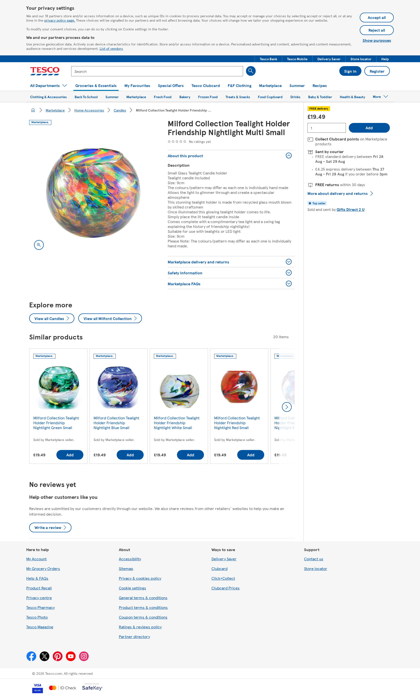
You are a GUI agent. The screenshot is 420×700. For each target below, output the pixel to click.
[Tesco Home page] (45, 71)
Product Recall (39, 588)
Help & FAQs (37, 578)
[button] (268, 58)
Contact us (313, 559)
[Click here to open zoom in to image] (39, 245)
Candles (120, 110)
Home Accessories (89, 110)
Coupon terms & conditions (143, 617)
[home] (33, 110)
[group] (58, 407)
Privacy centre (39, 597)
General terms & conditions (143, 597)
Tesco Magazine (39, 627)
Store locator (315, 568)
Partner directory (134, 636)
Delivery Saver (223, 559)
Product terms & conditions (143, 607)
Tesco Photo (37, 617)
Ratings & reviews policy (140, 627)
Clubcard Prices (225, 588)
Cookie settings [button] (132, 588)
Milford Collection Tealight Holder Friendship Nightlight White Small (177, 422)
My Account (36, 559)
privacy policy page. (59, 20)
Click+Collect (223, 578)
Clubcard (219, 568)
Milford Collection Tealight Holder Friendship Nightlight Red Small (237, 422)
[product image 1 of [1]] (92, 191)
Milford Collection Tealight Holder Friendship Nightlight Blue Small (116, 422)
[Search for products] (251, 71)
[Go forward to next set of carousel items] (287, 407)
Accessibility (130, 559)
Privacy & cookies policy (140, 578)
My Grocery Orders (43, 568)
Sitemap (126, 568)
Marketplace (55, 110)
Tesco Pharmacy (40, 607)
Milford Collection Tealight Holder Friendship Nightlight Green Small (56, 422)
